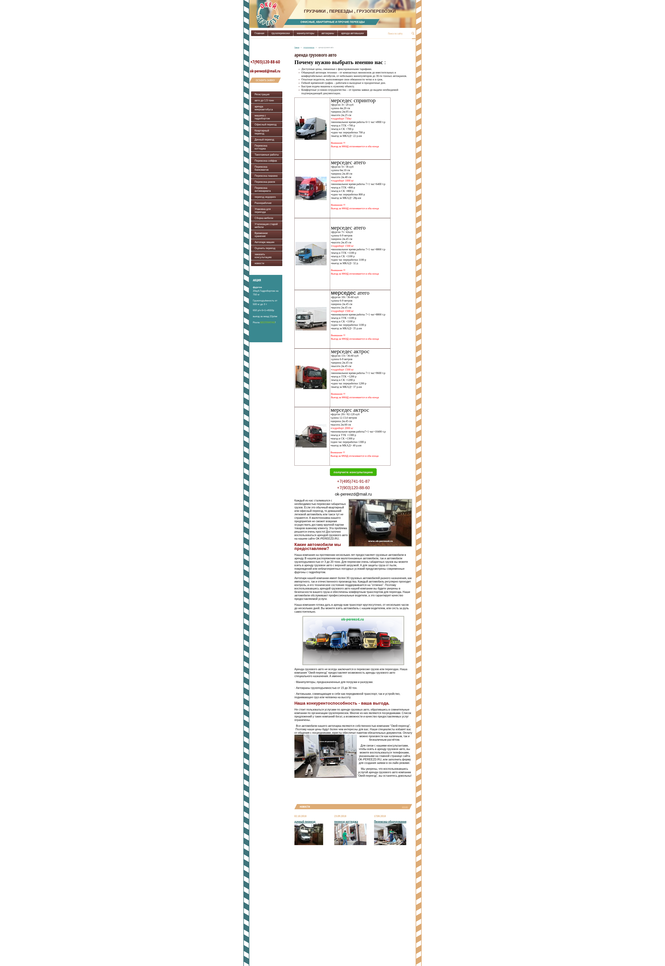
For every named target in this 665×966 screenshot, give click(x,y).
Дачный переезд (264, 139)
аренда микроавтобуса (264, 108)
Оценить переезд (265, 248)
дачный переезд (305, 821)
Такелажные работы (267, 154)
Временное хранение (261, 234)
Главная (259, 33)
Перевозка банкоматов (262, 168)
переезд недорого (265, 196)
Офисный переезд (266, 124)
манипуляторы (305, 33)
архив (405, 807)
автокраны (327, 33)
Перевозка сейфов (266, 160)
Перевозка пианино (266, 175)
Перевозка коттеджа (261, 147)
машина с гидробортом (262, 117)
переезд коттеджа (346, 821)
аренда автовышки (352, 33)
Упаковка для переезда (263, 210)
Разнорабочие (263, 202)
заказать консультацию (263, 256)
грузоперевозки (280, 33)
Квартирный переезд (262, 132)
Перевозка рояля (265, 181)
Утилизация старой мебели (266, 225)
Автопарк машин (264, 242)
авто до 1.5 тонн (264, 100)
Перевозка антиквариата (263, 189)
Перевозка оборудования (390, 821)
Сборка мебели (264, 218)
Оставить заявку (265, 80)
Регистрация (262, 94)
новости (259, 263)
